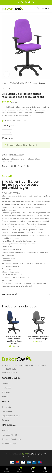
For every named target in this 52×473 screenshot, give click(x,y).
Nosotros (5, 430)
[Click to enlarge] (6, 74)
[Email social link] (15, 166)
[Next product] (9, 88)
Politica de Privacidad (10, 435)
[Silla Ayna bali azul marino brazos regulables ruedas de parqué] (13, 322)
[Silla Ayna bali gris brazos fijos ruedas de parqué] (38, 322)
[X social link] (22, 2)
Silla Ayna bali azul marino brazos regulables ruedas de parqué (13, 340)
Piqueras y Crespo (37, 83)
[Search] (37, 8)
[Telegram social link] (27, 166)
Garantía (5, 420)
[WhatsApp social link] (24, 166)
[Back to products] (6, 88)
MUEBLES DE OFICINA (18, 83)
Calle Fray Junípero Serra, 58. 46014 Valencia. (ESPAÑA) (24, 365)
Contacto (5, 383)
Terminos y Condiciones (11, 439)
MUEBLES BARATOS (13, 454)
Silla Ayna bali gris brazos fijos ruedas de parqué (38, 338)
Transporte (6, 407)
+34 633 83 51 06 (9, 369)
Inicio (4, 83)
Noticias (5, 396)
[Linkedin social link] (33, 2)
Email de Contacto (9, 372)
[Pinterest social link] (29, 2)
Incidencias (6, 388)
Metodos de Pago (9, 443)
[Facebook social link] (18, 2)
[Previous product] (3, 88)
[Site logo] (12, 8)
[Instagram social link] (26, 2)
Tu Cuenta (6, 392)
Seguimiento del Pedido (11, 416)
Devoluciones (7, 411)
